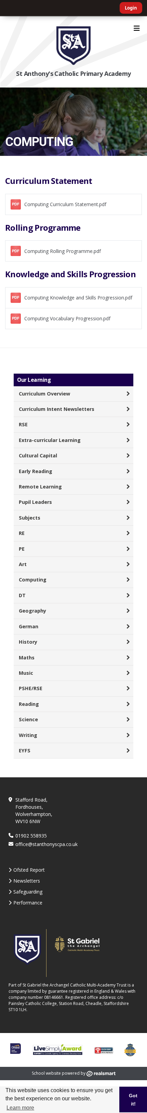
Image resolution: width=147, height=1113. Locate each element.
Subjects (29, 517)
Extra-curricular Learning (50, 440)
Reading (29, 704)
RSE (23, 424)
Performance (27, 902)
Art (23, 564)
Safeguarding (27, 891)
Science (28, 719)
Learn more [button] (20, 1108)
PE (22, 549)
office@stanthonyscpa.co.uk (46, 844)
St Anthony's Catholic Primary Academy (73, 73)
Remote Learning (40, 486)
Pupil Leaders (35, 502)
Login (131, 8)
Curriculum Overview (44, 393)
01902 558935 (31, 835)
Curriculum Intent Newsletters (56, 409)
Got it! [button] (133, 1100)
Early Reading (35, 471)
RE (22, 533)
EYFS (24, 750)
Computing (32, 579)
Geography (32, 610)
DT (22, 595)
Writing (28, 735)
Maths (27, 657)
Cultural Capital (38, 455)
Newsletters (26, 880)
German (28, 626)
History (28, 642)
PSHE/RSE (30, 688)
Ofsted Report (29, 870)
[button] (73, 204)
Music (26, 673)
